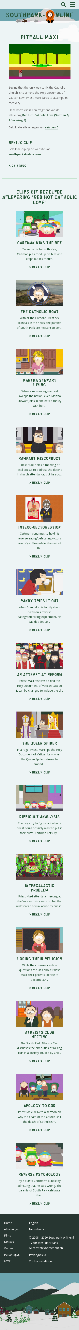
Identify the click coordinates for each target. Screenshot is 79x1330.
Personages (12, 1254)
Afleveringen (12, 1229)
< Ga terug (17, 165)
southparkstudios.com (25, 154)
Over (7, 1261)
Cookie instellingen (41, 1261)
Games (8, 1248)
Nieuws (9, 1242)
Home (8, 1223)
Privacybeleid (37, 1255)
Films (7, 1235)
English (33, 1223)
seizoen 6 (51, 127)
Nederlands (36, 1229)
